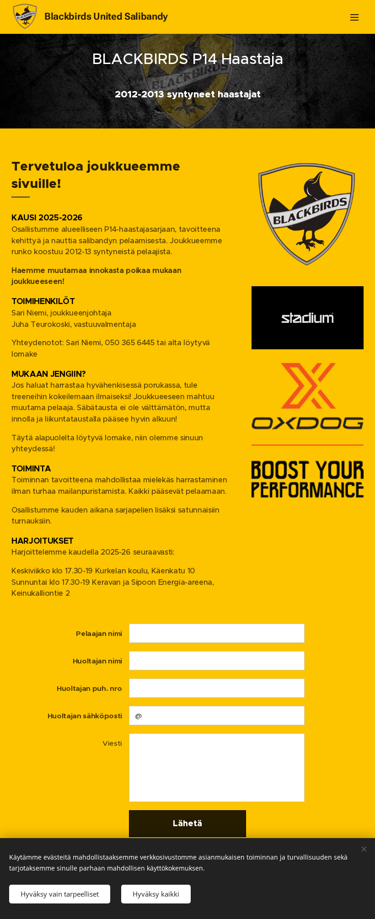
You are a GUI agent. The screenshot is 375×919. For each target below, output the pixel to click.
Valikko (354, 17)
